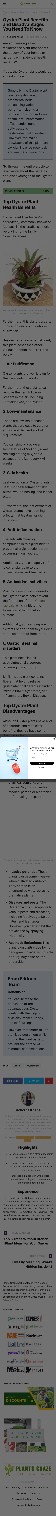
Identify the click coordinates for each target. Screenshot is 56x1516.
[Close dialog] (54, 738)
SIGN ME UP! (42, 763)
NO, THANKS (42, 767)
